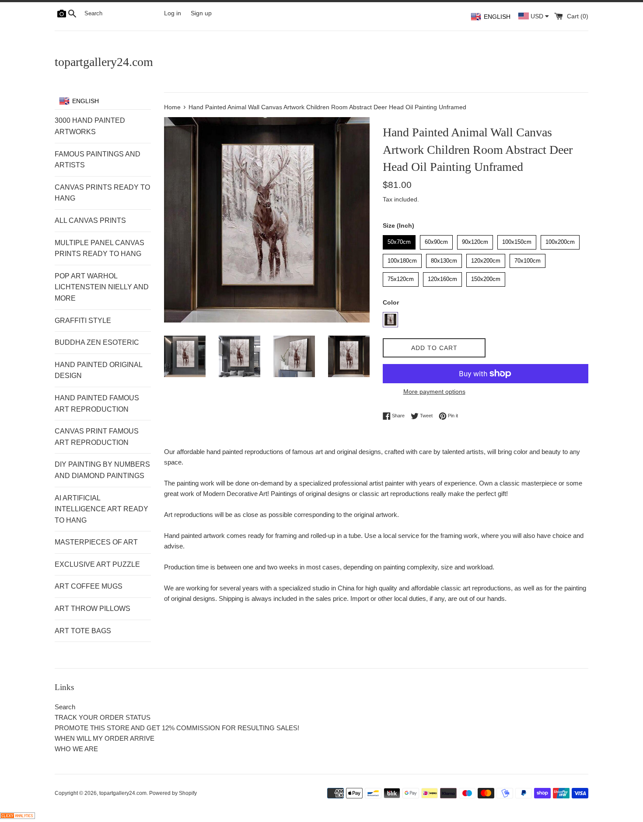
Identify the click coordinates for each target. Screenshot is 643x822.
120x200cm (486, 259)
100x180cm (402, 259)
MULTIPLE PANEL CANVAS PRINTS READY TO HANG (99, 248)
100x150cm (517, 240)
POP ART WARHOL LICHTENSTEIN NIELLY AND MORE (102, 287)
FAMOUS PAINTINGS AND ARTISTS (97, 159)
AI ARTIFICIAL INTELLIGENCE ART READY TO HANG (101, 509)
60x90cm (436, 240)
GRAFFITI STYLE (83, 320)
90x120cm (475, 240)
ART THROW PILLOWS (92, 608)
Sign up (201, 13)
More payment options (434, 391)
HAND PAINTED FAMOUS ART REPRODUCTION (97, 403)
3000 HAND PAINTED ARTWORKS (90, 126)
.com (104, 62)
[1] (390, 319)
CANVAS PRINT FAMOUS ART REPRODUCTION (97, 436)
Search (65, 707)
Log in (172, 13)
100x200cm (560, 240)
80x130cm (444, 259)
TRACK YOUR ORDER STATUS (102, 717)
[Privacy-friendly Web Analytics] (17, 816)
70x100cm (527, 259)
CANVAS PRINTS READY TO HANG (102, 193)
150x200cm (486, 277)
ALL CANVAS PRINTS (90, 220)
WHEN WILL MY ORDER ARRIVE (104, 738)
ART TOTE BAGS (83, 631)
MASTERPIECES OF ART (96, 542)
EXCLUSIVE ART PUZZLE (97, 564)
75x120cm (400, 277)
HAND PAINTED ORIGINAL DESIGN (98, 370)
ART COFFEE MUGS (88, 586)
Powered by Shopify (173, 793)
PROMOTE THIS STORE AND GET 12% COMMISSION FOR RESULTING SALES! (177, 728)
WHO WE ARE (76, 749)
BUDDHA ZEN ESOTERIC (97, 342)
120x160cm (442, 277)
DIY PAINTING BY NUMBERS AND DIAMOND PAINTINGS (102, 470)
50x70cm (399, 240)
